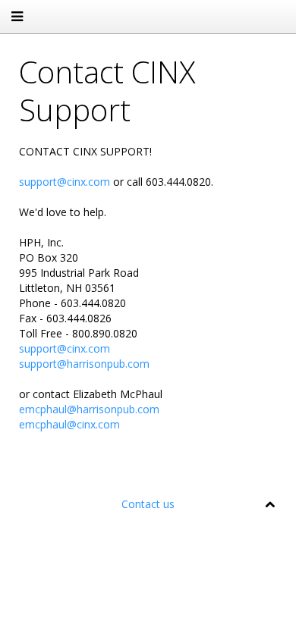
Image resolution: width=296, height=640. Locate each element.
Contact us (148, 504)
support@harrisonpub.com (84, 363)
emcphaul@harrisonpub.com (89, 409)
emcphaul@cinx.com (69, 424)
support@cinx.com (64, 181)
